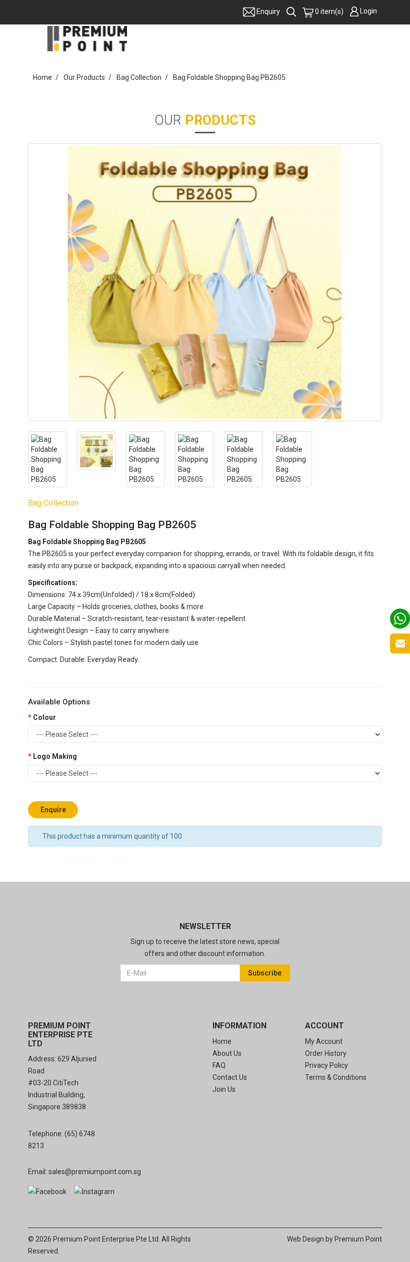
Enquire (53, 810)
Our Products (84, 77)
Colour (44, 717)
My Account (323, 1041)
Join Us (224, 1089)
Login (368, 11)
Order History (325, 1053)
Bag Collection (139, 77)
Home (42, 77)
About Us (227, 1053)
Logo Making (55, 756)
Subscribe (265, 973)
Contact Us (229, 1077)
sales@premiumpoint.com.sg (94, 1172)
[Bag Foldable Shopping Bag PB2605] (205, 282)
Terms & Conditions (335, 1077)
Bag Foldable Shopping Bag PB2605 (229, 77)
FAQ (219, 1065)
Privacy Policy (326, 1065)
